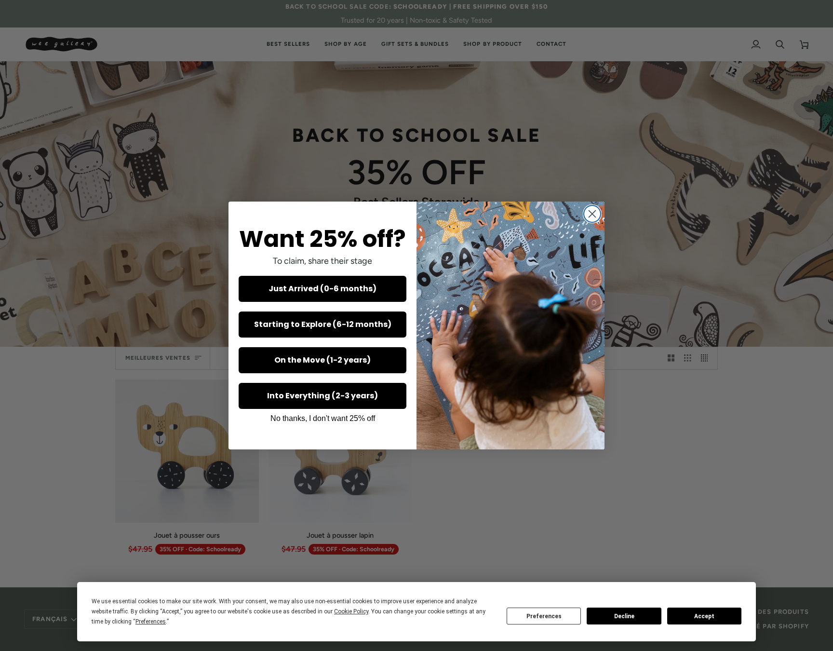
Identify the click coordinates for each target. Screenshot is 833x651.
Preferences (544, 616)
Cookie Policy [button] (351, 611)
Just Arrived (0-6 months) (322, 288)
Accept (704, 616)
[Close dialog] (592, 213)
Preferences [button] (150, 621)
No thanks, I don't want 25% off (322, 418)
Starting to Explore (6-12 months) (322, 324)
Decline (624, 616)
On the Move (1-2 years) (322, 360)
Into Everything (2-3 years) (322, 395)
